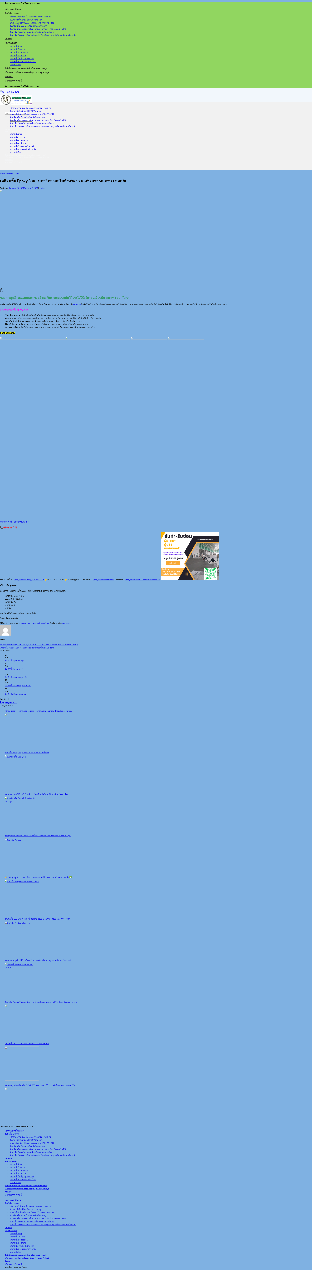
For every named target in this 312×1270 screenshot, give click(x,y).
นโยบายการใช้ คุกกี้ (13, 81)
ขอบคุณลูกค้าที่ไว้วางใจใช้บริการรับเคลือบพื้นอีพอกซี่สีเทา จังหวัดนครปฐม (36, 794)
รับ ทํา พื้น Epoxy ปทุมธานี (16, 677)
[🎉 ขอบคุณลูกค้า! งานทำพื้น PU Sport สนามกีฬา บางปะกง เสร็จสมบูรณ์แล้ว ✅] (22, 897)
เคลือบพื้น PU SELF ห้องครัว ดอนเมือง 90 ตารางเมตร (27, 1043)
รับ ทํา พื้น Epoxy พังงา (14, 669)
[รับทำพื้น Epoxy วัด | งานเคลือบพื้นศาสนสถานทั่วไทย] (22, 772)
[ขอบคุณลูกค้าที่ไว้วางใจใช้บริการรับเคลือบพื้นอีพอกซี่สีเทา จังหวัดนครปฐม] (22, 814)
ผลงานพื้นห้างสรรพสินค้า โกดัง (23, 61)
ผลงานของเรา (11, 43)
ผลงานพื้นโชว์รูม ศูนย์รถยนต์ (22, 58)
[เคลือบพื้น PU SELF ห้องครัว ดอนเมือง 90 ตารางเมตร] (22, 1063)
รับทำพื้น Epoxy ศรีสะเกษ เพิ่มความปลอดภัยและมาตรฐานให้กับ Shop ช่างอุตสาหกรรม (41, 1002)
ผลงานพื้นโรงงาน (17, 49)
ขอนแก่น (77, 304)
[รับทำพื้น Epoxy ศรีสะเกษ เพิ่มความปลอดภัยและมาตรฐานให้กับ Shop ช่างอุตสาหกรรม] (22, 1022)
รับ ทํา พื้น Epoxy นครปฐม (15, 694)
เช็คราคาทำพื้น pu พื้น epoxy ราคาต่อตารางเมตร (30, 16)
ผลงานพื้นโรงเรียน (13, 173)
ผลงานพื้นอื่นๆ (16, 46)
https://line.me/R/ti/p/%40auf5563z (29, 579)
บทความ (8, 38)
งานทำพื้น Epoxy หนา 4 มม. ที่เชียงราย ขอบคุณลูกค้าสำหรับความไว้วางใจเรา (37, 919)
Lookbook (14, 703)
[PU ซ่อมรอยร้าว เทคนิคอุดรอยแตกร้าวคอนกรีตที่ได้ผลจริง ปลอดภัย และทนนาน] (22, 731)
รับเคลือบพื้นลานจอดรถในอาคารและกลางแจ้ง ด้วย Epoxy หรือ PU (38, 29)
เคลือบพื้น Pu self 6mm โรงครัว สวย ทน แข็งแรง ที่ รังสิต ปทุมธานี (27, 648)
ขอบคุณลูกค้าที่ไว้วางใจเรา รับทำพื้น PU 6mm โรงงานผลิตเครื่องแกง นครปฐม (38, 835)
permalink (66, 623)
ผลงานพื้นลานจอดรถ (19, 52)
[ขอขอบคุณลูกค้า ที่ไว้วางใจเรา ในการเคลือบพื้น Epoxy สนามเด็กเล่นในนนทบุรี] (22, 980)
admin (43, 188)
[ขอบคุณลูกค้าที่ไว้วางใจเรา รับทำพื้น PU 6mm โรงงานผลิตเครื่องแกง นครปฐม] (22, 855)
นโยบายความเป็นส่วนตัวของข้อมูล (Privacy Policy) (27, 72)
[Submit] (6, 116)
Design (5, 702)
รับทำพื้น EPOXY (12, 13)
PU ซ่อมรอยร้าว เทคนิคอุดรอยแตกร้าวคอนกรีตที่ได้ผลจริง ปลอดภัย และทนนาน (38, 711)
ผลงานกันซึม (15, 64)
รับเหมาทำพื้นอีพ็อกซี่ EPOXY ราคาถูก (26, 20)
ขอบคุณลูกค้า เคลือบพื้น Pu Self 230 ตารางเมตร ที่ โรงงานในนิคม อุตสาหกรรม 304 (40, 1085)
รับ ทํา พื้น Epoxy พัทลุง (14, 660)
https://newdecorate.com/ (103, 579)
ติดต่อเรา (9, 76)
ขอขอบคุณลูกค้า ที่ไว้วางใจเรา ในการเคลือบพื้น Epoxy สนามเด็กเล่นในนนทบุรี (38, 960)
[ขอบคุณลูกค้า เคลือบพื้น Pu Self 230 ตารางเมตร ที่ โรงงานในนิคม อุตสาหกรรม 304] (22, 1105)
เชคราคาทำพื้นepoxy (14, 9)
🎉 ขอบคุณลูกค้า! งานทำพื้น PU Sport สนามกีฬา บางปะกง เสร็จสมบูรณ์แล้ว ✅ (38, 877)
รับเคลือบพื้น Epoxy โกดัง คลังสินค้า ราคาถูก (28, 26)
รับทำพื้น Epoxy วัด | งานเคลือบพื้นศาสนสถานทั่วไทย (32, 32)
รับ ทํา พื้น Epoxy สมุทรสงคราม (18, 685)
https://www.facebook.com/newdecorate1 (142, 579)
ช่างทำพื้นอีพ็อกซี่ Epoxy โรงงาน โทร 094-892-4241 (32, 23)
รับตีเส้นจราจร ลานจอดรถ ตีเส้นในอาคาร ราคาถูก (26, 68)
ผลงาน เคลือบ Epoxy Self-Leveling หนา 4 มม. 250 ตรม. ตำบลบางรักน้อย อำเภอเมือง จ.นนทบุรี (39, 644)
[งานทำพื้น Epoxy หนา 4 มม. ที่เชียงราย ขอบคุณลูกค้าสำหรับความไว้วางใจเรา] (22, 939)
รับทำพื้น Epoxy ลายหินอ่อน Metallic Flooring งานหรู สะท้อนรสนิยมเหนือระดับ (43, 35)
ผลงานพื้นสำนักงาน (18, 55)
